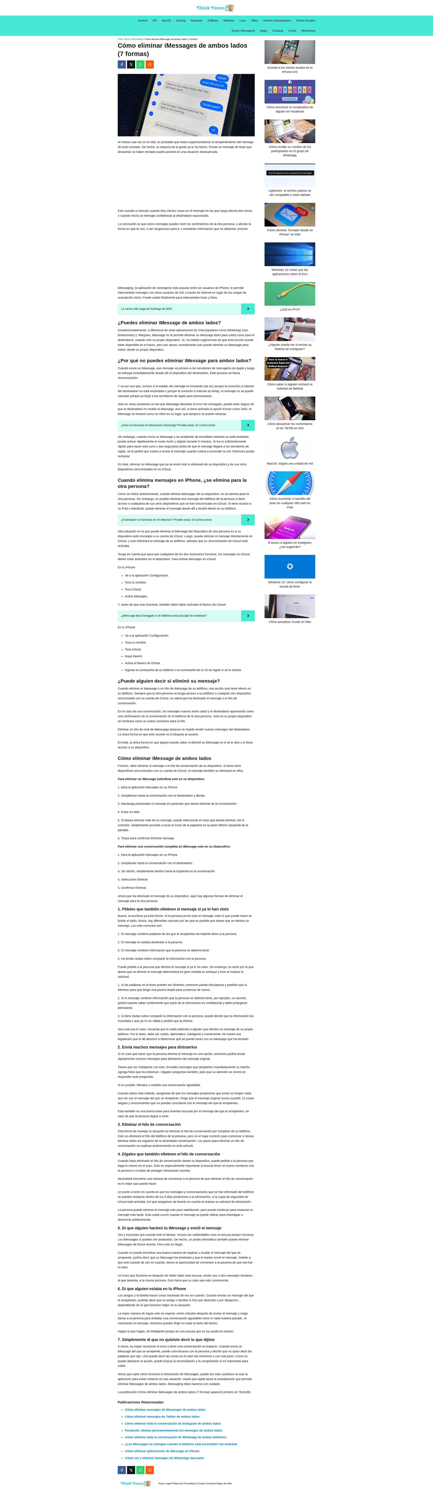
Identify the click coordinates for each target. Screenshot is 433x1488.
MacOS (166, 20)
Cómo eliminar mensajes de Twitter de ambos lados (162, 1416)
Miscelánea (308, 30)
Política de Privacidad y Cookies (189, 1483)
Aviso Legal (164, 1483)
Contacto (211, 1483)
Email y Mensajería (243, 30)
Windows (228, 20)
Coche (292, 30)
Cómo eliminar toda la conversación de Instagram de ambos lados (173, 1423)
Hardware (196, 20)
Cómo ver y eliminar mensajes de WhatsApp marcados (164, 1458)
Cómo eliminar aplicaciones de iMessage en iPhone (162, 1451)
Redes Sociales (305, 20)
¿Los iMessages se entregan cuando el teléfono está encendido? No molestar (181, 1444)
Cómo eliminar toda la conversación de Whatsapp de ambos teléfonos (175, 1437)
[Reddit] (150, 64)
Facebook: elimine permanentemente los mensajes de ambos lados (173, 1430)
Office (254, 20)
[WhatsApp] (140, 64)
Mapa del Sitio (224, 1483)
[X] (131, 64)
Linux (243, 20)
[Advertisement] (186, 181)
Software (213, 20)
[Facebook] (122, 64)
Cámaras (277, 30)
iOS (154, 20)
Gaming (181, 20)
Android (142, 20)
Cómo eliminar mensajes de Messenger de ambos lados (165, 1409)
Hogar (263, 30)
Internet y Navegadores (277, 20)
